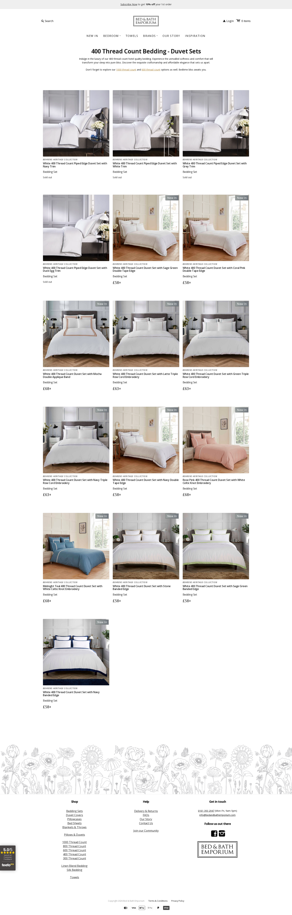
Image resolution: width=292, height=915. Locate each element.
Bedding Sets (74, 811)
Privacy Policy (177, 900)
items (246, 21)
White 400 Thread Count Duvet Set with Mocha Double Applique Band (72, 375)
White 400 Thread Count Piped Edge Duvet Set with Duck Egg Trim (75, 269)
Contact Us (146, 823)
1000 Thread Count (74, 842)
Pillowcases (74, 819)
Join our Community (146, 830)
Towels (132, 36)
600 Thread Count (74, 850)
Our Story (171, 36)
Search (49, 21)
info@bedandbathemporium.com (217, 815)
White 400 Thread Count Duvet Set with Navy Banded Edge (71, 693)
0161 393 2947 (206, 810)
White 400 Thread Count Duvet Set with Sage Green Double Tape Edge (145, 269)
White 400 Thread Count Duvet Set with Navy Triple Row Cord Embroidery (75, 481)
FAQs (146, 815)
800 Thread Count (74, 846)
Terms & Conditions (157, 900)
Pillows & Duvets (74, 835)
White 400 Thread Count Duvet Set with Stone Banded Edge (142, 587)
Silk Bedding (74, 870)
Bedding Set (50, 172)
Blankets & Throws (74, 827)
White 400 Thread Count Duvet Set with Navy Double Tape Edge (146, 481)
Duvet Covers (74, 815)
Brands (150, 36)
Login (228, 21)
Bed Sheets (74, 823)
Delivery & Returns (146, 811)
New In (92, 36)
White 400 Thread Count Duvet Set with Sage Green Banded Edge (215, 587)
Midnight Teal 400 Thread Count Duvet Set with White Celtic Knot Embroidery (72, 587)
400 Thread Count (74, 854)
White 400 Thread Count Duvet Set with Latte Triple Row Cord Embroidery (145, 375)
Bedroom (112, 36)
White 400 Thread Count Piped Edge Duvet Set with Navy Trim (75, 164)
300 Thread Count (74, 858)
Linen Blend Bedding (74, 866)
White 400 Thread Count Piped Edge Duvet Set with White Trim (145, 164)
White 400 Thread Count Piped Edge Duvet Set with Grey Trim (215, 164)
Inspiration (195, 36)
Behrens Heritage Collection (60, 159)
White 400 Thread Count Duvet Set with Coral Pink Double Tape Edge (214, 269)
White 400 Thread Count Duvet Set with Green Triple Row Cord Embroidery (216, 375)
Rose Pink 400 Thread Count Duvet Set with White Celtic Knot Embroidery (214, 481)
